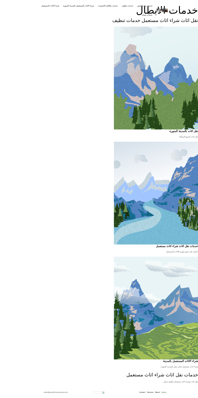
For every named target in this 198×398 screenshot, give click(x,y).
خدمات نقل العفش (145, 6)
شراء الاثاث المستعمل (50, 6)
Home (163, 392)
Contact (142, 392)
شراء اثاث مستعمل (190, 366)
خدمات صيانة (147, 15)
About (157, 392)
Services (150, 392)
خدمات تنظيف (127, 6)
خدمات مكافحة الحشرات (108, 6)
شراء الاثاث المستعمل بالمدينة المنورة (78, 6)
